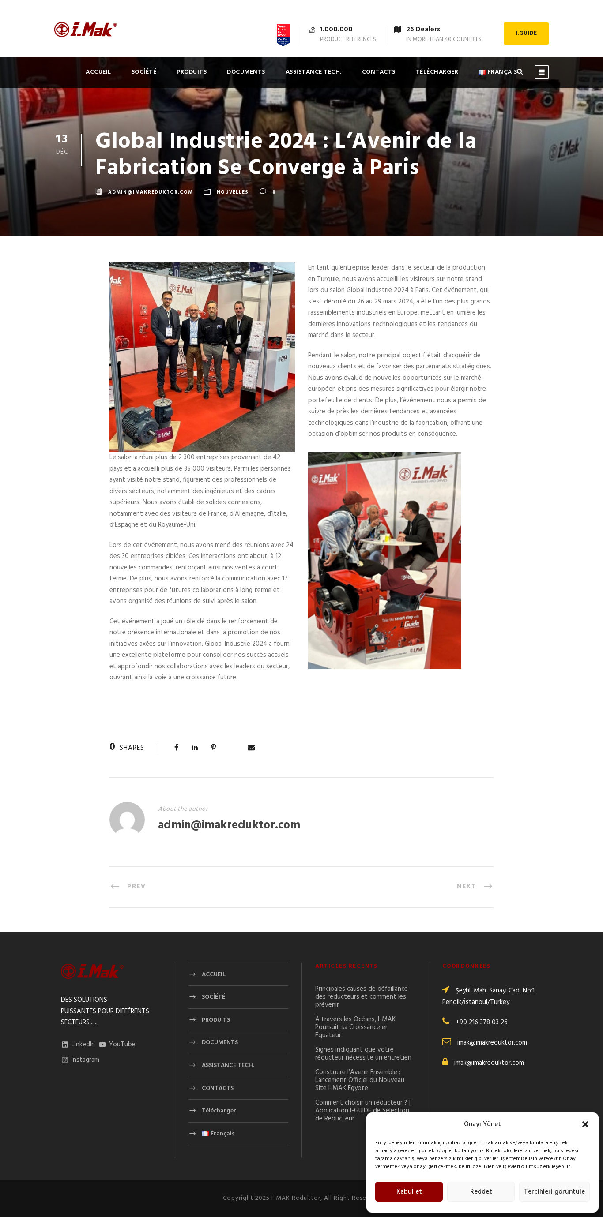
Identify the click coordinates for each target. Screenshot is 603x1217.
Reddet (481, 1192)
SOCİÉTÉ (144, 72)
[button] (585, 1124)
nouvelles (233, 192)
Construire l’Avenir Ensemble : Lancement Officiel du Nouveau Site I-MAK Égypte (359, 1080)
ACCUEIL (98, 72)
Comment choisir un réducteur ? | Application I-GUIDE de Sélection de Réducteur (363, 1110)
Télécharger (437, 72)
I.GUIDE (526, 33)
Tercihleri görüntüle (554, 1192)
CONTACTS (379, 72)
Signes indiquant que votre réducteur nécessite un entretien (363, 1054)
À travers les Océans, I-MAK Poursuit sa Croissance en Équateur (355, 1027)
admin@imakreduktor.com (150, 192)
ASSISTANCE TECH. (314, 72)
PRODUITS (192, 72)
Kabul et (409, 1192)
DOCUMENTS (246, 72)
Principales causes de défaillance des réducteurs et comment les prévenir (361, 997)
